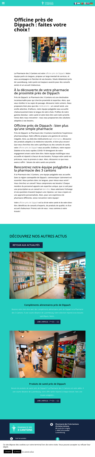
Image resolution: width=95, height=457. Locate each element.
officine (37, 136)
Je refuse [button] (17, 451)
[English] (88, 3)
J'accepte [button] (8, 451)
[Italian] (85, 3)
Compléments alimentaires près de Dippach (47, 304)
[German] (91, 3)
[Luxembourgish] (78, 3)
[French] (75, 3)
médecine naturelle (44, 142)
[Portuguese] (81, 3)
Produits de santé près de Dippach (47, 383)
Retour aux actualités (26, 245)
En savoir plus (28, 451)
